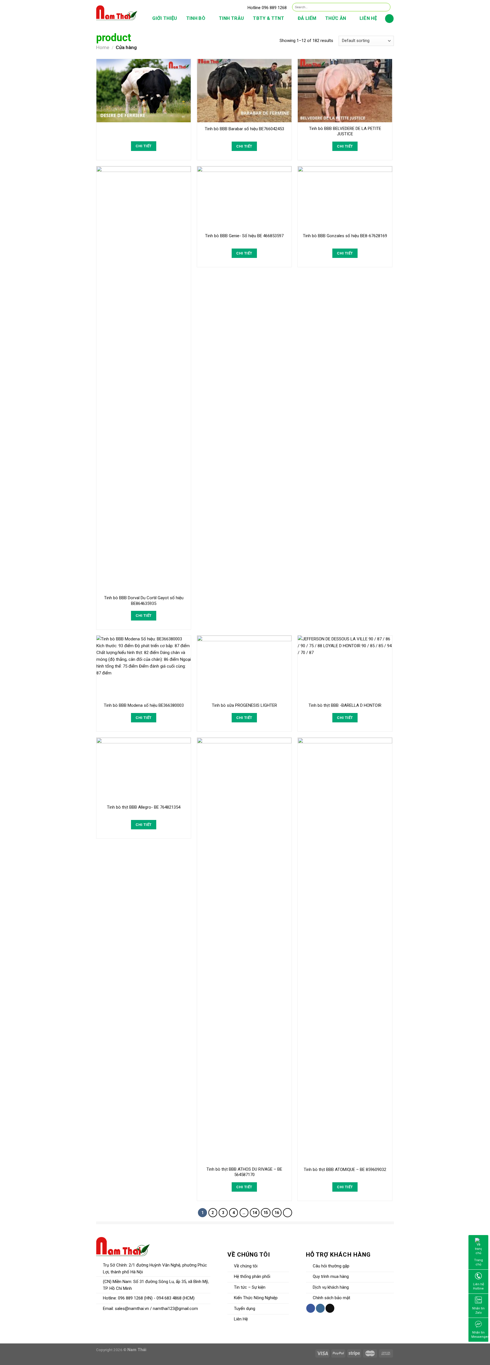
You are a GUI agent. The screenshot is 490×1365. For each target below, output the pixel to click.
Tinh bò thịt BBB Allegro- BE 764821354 (143, 807)
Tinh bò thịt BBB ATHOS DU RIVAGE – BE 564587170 (244, 1172)
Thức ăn (335, 18)
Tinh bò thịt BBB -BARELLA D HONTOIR (345, 705)
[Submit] (386, 7)
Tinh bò (195, 18)
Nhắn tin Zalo (478, 1310)
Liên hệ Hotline (478, 1286)
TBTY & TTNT (268, 18)
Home (102, 47)
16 (276, 1212)
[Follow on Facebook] (310, 1308)
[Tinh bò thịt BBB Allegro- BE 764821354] (143, 769)
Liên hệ (368, 18)
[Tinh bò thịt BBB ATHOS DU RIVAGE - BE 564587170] (244, 950)
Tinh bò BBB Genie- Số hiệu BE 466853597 (244, 235)
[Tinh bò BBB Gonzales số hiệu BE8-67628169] (345, 198)
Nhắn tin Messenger (479, 1335)
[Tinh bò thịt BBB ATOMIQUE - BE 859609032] (345, 950)
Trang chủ (478, 1262)
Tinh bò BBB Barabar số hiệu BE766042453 (244, 128)
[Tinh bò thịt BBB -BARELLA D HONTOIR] (345, 667)
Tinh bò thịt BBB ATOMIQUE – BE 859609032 (345, 1169)
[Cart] (389, 18)
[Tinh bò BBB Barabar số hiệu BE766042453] (244, 90)
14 (254, 1212)
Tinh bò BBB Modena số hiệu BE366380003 (144, 705)
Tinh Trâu (231, 18)
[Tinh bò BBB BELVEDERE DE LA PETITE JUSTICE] (345, 90)
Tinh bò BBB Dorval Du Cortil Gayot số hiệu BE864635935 (143, 600)
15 (265, 1212)
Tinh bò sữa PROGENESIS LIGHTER (244, 705)
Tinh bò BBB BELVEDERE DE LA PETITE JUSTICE (345, 131)
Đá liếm (307, 18)
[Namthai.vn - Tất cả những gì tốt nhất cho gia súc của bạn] (116, 12)
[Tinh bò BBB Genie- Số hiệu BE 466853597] (244, 198)
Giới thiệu (164, 18)
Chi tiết (143, 146)
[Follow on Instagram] (320, 1308)
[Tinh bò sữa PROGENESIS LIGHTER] (244, 667)
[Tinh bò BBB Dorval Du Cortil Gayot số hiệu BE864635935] (143, 379)
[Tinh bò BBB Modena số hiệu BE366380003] (143, 667)
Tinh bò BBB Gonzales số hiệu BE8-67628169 (345, 235)
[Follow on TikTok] (330, 1308)
